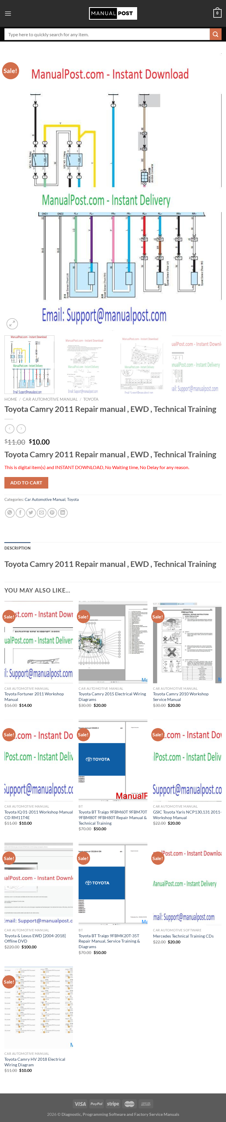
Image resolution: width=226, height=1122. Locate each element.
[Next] (210, 192)
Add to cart (26, 482)
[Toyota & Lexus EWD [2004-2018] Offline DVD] (38, 884)
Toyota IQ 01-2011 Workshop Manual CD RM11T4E (38, 814)
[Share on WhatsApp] (10, 513)
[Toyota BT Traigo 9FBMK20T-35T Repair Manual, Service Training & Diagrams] (113, 884)
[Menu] (7, 13)
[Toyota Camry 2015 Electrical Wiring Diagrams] (113, 642)
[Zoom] (12, 324)
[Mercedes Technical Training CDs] (187, 884)
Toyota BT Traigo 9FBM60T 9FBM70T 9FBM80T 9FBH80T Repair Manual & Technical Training (113, 817)
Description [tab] (17, 548)
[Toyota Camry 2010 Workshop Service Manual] (187, 642)
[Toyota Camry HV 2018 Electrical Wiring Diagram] (38, 1007)
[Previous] (16, 192)
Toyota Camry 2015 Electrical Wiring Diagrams (112, 696)
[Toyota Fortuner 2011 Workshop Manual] (38, 642)
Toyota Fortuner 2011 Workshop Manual (34, 696)
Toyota (91, 399)
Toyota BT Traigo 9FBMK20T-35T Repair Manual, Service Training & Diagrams (109, 941)
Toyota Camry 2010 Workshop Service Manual (181, 696)
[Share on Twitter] (31, 513)
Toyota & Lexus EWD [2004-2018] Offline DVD (35, 938)
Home (10, 399)
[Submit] (216, 34)
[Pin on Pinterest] (52, 513)
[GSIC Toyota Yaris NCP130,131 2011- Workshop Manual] (187, 760)
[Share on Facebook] (20, 513)
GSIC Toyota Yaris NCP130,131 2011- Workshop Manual (187, 814)
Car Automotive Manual (50, 399)
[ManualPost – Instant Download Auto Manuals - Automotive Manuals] (113, 13)
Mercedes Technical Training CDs (183, 935)
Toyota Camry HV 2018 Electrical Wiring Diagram (34, 1062)
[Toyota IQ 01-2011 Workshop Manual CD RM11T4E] (38, 760)
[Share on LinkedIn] (63, 513)
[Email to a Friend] (41, 513)
